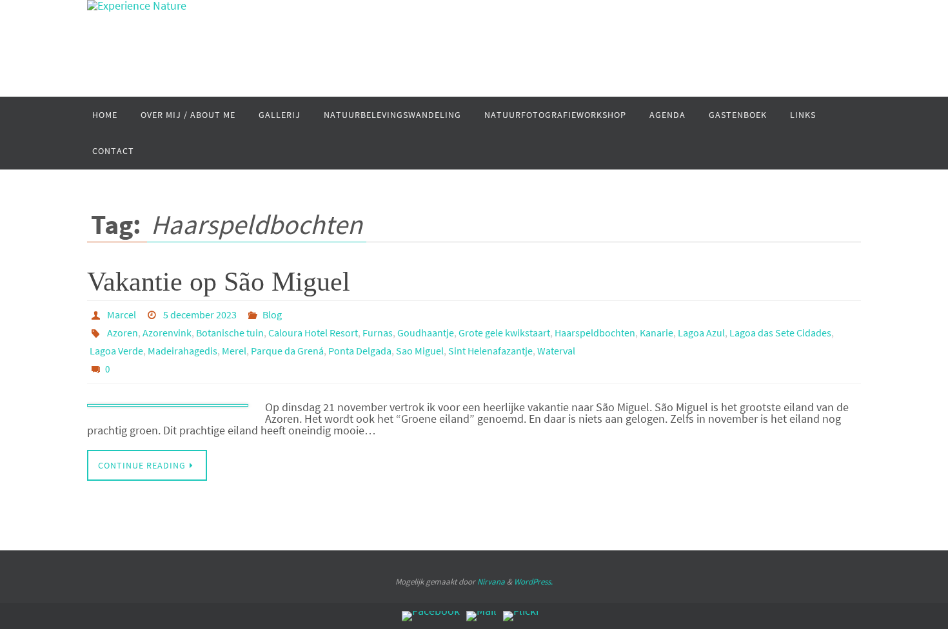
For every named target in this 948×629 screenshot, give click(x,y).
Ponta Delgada (359, 350)
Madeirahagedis (182, 350)
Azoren (122, 332)
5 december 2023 (200, 314)
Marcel (121, 314)
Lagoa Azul (701, 332)
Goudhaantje (425, 332)
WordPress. (533, 581)
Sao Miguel (420, 350)
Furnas (377, 332)
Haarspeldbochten (595, 332)
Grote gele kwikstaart (504, 332)
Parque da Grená (287, 350)
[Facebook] (431, 616)
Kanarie (656, 332)
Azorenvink (167, 332)
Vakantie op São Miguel (218, 281)
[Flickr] (521, 616)
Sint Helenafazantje (490, 350)
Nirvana (491, 581)
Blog (272, 314)
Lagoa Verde (116, 350)
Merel (234, 350)
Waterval (556, 350)
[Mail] (481, 616)
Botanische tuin (230, 332)
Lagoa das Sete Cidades (780, 332)
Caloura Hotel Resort (313, 332)
